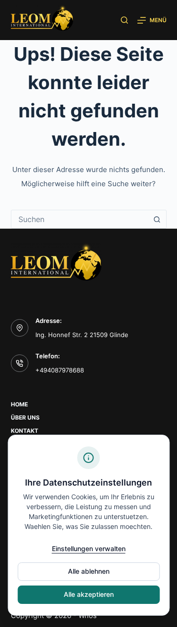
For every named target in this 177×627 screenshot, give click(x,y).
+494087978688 (59, 370)
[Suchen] (124, 20)
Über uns (25, 417)
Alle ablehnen (89, 571)
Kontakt (24, 430)
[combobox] (79, 219)
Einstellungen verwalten (89, 548)
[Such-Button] (157, 219)
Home (19, 404)
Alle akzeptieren (89, 594)
